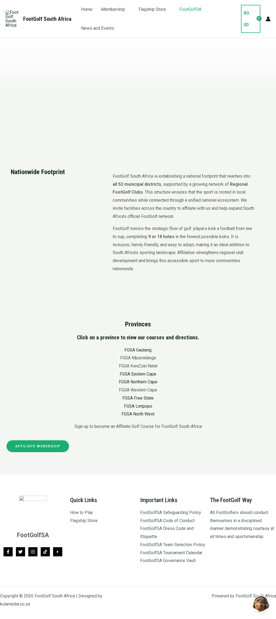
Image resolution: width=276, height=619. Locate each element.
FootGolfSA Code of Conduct (167, 520)
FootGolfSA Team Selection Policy (172, 544)
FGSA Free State (138, 398)
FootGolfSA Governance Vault (168, 560)
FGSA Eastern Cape (138, 374)
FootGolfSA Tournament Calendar (171, 552)
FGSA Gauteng (138, 350)
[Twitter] (20, 551)
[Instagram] (32, 551)
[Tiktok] (45, 551)
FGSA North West (138, 414)
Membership (113, 9)
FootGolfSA (190, 9)
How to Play (81, 512)
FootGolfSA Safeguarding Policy (170, 512)
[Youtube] (57, 551)
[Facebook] (8, 551)
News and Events (97, 28)
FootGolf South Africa (47, 19)
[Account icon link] (268, 18)
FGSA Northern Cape (138, 381)
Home (86, 9)
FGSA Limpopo (138, 406)
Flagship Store (152, 9)
